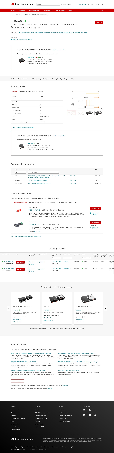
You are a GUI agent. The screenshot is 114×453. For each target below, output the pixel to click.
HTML (85, 32)
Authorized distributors (64, 421)
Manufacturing (14, 426)
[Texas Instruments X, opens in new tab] (95, 410)
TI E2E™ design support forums (42, 412)
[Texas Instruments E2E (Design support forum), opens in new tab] (90, 415)
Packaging (37, 421)
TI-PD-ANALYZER (34, 210)
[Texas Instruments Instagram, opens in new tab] (84, 410)
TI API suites (62, 410)
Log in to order (95, 208)
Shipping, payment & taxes (65, 415)
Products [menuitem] (13, 10)
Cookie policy (22, 447)
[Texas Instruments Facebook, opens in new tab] (90, 410)
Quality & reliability (39, 424)
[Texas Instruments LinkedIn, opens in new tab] (84, 415)
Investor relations (15, 424)
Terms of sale (39, 447)
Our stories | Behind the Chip (18, 418)
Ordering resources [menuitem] (60, 10)
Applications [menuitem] (22, 10)
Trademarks (55, 447)
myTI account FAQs (40, 426)
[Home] (22, 4)
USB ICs (26, 14)
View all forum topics (17, 381)
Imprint (72, 447)
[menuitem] (102, 10)
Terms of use (47, 447)
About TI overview (15, 410)
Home (12, 14)
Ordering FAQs (62, 418)
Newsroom (13, 415)
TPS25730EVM (34, 224)
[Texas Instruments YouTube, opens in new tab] (95, 415)
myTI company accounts (65, 412)
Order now (99, 22)
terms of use (65, 385)
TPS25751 (30, 143)
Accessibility (14, 447)
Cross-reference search (40, 415)
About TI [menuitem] (71, 10)
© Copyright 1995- (16, 449)
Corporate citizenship (16, 429)
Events (12, 421)
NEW (37, 57)
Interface (18, 14)
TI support (49, 388)
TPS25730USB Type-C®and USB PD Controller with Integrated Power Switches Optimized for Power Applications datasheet (50, 32)
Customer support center (41, 418)
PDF (82, 32)
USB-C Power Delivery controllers (39, 14)
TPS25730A (30, 57)
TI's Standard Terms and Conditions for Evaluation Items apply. (26, 236)
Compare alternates (60, 50)
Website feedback (64, 447)
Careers (13, 412)
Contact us (37, 410)
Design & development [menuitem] (34, 10)
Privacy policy (30, 447)
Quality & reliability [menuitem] (47, 10)
